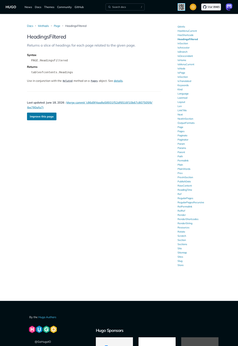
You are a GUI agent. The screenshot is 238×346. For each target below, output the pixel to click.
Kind (180, 89)
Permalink (183, 160)
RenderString (185, 223)
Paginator (183, 139)
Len (180, 106)
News (28, 7)
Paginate (182, 135)
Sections (182, 244)
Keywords (183, 85)
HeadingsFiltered (188, 39)
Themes (49, 7)
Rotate (181, 231)
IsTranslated (184, 81)
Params (182, 148)
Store (181, 265)
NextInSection (185, 118)
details (118, 80)
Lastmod (182, 97)
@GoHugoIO (43, 341)
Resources (183, 227)
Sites (180, 256)
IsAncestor (184, 47)
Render (182, 214)
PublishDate (184, 181)
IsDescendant (185, 56)
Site (180, 248)
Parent (181, 152)
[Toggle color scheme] (193, 7)
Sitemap (182, 252)
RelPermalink (185, 206)
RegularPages (185, 198)
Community (64, 7)
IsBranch (182, 51)
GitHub (79, 7)
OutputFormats (186, 122)
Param (181, 143)
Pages (181, 131)
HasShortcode (186, 35)
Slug (180, 261)
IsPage (181, 72)
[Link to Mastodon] (229, 6)
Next (180, 114)
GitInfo (181, 26)
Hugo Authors (47, 317)
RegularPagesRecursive (191, 202)
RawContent (185, 185)
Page (57, 26)
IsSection (183, 76)
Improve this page (42, 116)
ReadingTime (185, 189)
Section (182, 240)
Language (183, 93)
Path (180, 156)
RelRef (181, 210)
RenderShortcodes (188, 219)
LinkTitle (182, 110)
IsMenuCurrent (186, 64)
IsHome (182, 60)
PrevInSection (185, 177)
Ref (180, 194)
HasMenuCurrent (187, 30)
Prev (180, 173)
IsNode (181, 68)
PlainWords (184, 168)
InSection (183, 43)
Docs (38, 7)
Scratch (182, 235)
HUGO (11, 7)
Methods (43, 26)
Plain (180, 164)
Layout (181, 102)
